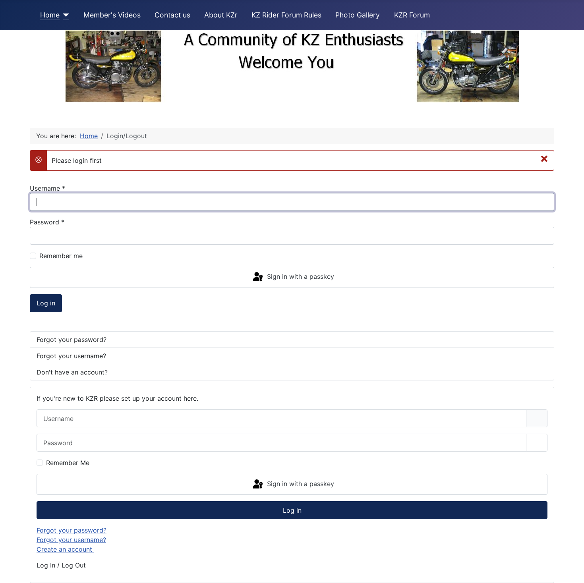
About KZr (221, 15)
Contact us (172, 15)
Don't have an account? (72, 372)
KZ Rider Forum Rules (286, 15)
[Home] (65, 15)
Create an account (65, 549)
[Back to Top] (570, 568)
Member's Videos (112, 15)
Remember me (61, 256)
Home (50, 15)
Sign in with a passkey (299, 277)
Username (47, 188)
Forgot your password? (71, 340)
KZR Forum (412, 15)
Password (47, 222)
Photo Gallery (357, 15)
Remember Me (67, 463)
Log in (46, 303)
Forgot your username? (71, 356)
